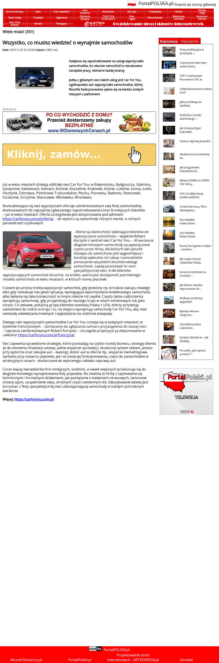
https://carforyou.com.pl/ (34, 399)
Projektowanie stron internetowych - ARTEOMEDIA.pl (133, 657)
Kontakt (186, 659)
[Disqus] (77, 476)
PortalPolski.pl (79, 659)
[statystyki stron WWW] (95, 649)
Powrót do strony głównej (195, 4)
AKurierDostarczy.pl (26, 659)
